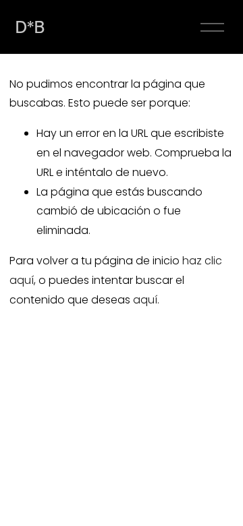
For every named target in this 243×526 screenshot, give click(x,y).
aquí (145, 300)
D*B (30, 27)
